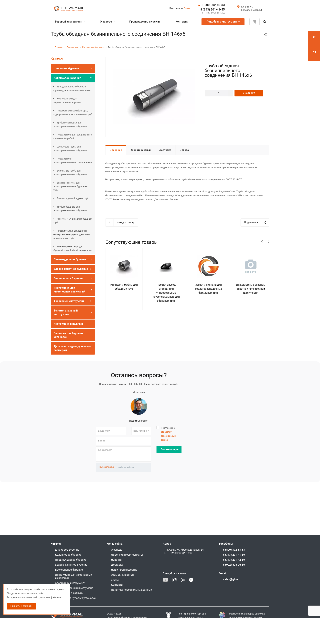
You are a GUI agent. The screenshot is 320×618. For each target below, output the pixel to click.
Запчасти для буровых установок (75, 598)
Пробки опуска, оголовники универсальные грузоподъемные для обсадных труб (71, 234)
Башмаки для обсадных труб (72, 198)
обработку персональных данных (168, 436)
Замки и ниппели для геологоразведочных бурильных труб (71, 186)
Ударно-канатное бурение (71, 268)
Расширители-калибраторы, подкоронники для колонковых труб (72, 112)
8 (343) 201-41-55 (212, 9)
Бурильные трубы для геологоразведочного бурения (70, 172)
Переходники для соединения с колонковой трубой (72, 136)
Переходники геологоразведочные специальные (72, 160)
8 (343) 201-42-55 (234, 559)
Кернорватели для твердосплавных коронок (67, 100)
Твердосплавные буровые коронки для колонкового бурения (71, 88)
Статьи (115, 579)
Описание (116, 149)
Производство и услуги (144, 21)
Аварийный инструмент (69, 301)
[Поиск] (264, 22)
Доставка (165, 149)
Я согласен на (168, 434)
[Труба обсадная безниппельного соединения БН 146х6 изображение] (154, 96)
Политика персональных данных (131, 589)
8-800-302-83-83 (213, 5)
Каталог (57, 58)
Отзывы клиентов (122, 574)
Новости (116, 559)
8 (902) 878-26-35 (234, 564)
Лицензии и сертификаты (127, 554)
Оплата (184, 149)
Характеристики (140, 149)
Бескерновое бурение (68, 278)
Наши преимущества (124, 569)
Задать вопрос (170, 449)
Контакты (182, 21)
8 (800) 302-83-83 (234, 549)
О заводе (106, 21)
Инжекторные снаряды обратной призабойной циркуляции (72, 248)
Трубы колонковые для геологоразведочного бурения (70, 124)
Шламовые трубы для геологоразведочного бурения (70, 148)
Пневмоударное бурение (70, 259)
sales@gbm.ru (232, 579)
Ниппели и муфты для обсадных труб (72, 220)
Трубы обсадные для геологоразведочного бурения (70, 208)
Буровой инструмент (69, 21)
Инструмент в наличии (68, 323)
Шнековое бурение (66, 68)
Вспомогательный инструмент (74, 588)
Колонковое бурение (67, 78)
